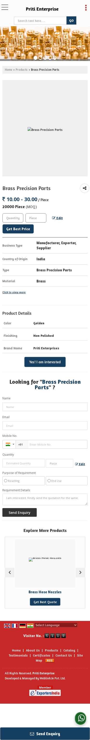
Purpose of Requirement (19, 473)
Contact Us (63, 655)
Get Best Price (18, 229)
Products (22, 69)
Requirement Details (16, 490)
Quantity (8, 455)
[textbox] (40, 21)
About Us (33, 650)
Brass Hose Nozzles (25, 592)
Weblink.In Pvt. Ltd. (52, 678)
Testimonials (18, 655)
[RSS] (50, 660)
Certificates (41, 655)
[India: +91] (9, 444)
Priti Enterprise (42, 8)
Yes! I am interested (45, 362)
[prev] (9, 572)
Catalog (69, 650)
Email (6, 417)
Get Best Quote (25, 602)
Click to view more (14, 292)
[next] (80, 572)
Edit (59, 218)
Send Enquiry (47, 733)
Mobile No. (9, 436)
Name (6, 398)
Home (8, 69)
